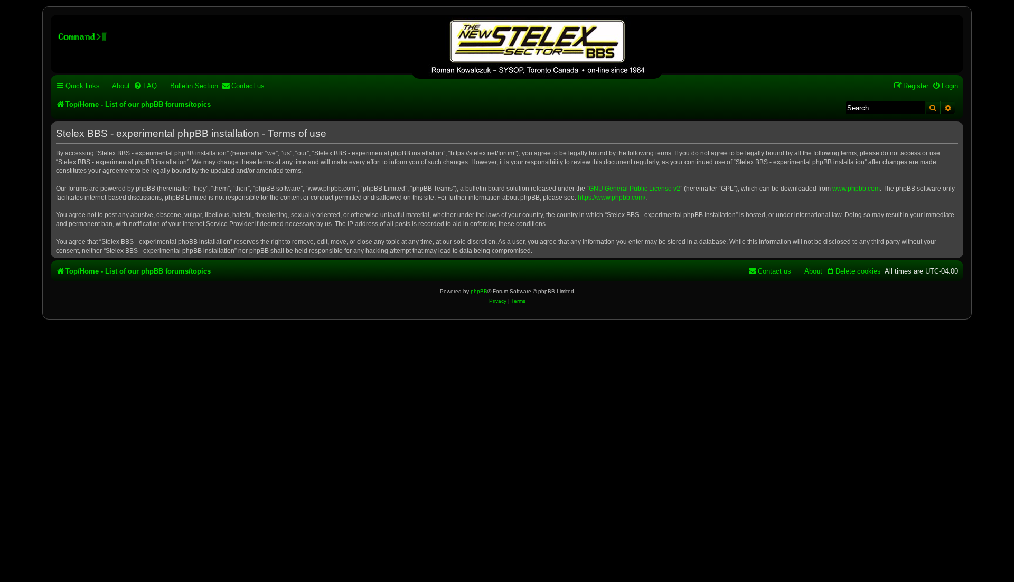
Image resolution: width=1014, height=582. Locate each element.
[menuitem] (116, 85)
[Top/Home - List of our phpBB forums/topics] (536, 48)
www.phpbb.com (856, 188)
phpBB (479, 291)
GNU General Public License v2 (634, 188)
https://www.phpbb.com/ (611, 197)
